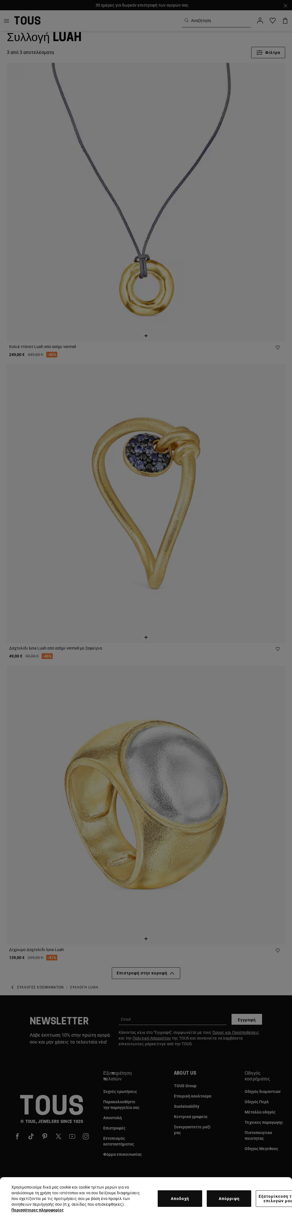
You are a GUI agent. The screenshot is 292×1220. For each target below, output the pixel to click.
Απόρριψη (229, 1198)
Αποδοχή (180, 1198)
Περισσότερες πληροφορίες (37, 1210)
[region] (146, 1198)
